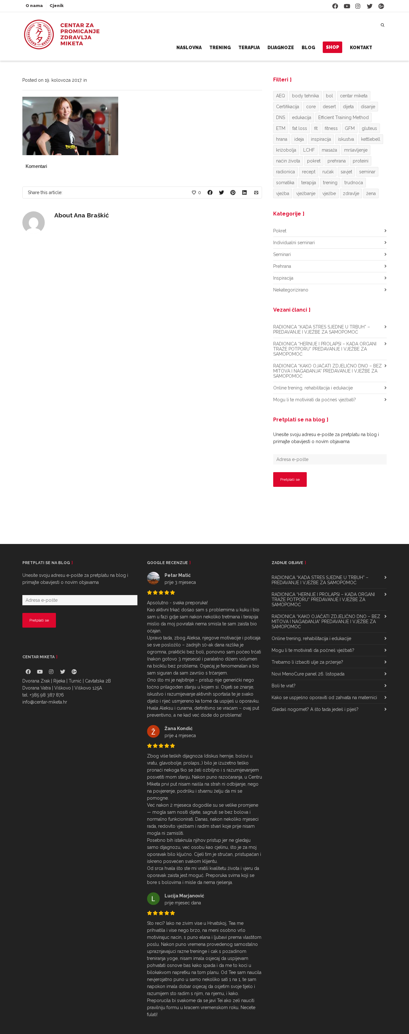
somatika (285, 182)
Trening (220, 47)
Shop (332, 47)
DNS (280, 117)
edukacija (301, 117)
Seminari (282, 254)
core (311, 106)
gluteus (369, 128)
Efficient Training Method (343, 117)
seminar (367, 171)
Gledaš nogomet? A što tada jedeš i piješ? (315, 709)
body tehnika (305, 95)
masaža (329, 150)
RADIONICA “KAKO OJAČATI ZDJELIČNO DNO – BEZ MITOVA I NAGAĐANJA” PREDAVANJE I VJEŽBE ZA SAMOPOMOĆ (327, 371)
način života (288, 160)
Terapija (249, 47)
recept (308, 171)
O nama (34, 5)
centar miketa (353, 95)
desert (329, 106)
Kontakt (361, 47)
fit (316, 128)
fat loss (299, 128)
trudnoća (353, 182)
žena (371, 193)
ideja (299, 139)
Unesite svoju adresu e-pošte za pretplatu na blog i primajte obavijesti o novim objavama (326, 438)
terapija (308, 182)
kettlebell (370, 139)
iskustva (346, 139)
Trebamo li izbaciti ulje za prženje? (307, 662)
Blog (308, 47)
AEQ (280, 95)
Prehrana (282, 266)
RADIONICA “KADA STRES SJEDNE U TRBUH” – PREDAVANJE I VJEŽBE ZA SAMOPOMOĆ (321, 329)
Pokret (279, 230)
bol (329, 95)
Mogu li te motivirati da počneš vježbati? (314, 399)
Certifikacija (287, 106)
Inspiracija (283, 278)
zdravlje (351, 193)
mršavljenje (355, 150)
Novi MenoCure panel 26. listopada (308, 673)
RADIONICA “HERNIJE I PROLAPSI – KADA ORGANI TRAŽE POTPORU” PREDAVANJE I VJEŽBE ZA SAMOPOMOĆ (324, 349)
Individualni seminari (294, 242)
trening (330, 182)
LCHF (309, 150)
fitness (331, 128)
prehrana (337, 160)
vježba (282, 193)
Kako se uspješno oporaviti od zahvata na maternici (324, 697)
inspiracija (321, 139)
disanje (368, 106)
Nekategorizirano (290, 289)
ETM (280, 128)
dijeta (348, 106)
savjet (346, 171)
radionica (285, 171)
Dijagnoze (280, 47)
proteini (360, 160)
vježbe (329, 193)
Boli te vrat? (284, 685)
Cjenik (57, 5)
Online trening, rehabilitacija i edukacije (313, 387)
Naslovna (189, 47)
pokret (313, 160)
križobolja (286, 150)
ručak (328, 171)
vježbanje (305, 193)
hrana (281, 139)
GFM (350, 128)
